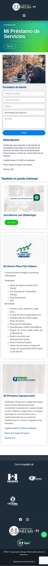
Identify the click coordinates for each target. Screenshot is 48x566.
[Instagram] (27, 519)
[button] (24, 457)
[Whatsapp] (44, 535)
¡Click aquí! (11, 222)
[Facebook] (20, 519)
